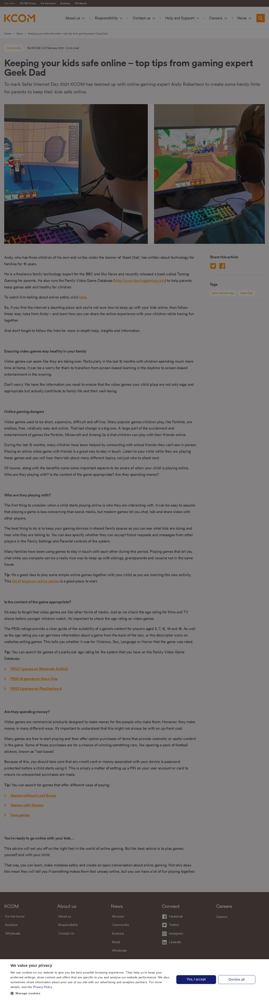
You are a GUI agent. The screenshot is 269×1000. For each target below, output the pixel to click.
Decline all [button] (237, 979)
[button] (90, 993)
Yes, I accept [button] (196, 979)
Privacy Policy (42, 987)
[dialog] (134, 979)
